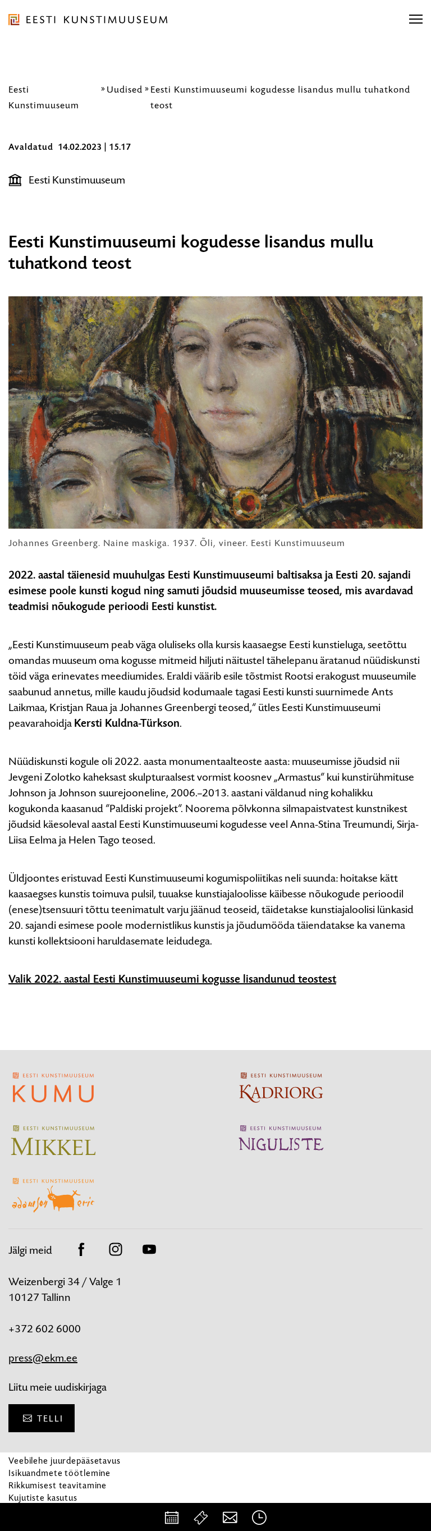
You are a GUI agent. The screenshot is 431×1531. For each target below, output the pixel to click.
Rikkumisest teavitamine (57, 1485)
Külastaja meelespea (49, 1510)
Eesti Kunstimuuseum (77, 179)
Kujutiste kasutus (42, 1497)
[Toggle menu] (416, 19)
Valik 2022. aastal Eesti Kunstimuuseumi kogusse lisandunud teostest (172, 979)
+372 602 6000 (44, 1328)
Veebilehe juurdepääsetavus (64, 1460)
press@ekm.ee (42, 1357)
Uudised (125, 89)
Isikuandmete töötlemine (59, 1473)
